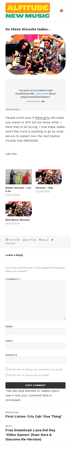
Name (9, 326)
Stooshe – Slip (44, 187)
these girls (42, 117)
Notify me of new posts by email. (29, 375)
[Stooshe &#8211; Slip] (49, 176)
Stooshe (10, 243)
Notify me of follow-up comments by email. (36, 369)
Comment (13, 279)
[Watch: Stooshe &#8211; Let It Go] (18, 176)
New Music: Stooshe (17, 220)
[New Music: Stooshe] (18, 208)
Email (9, 341)
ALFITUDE (31, 240)
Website (11, 355)
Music (45, 240)
